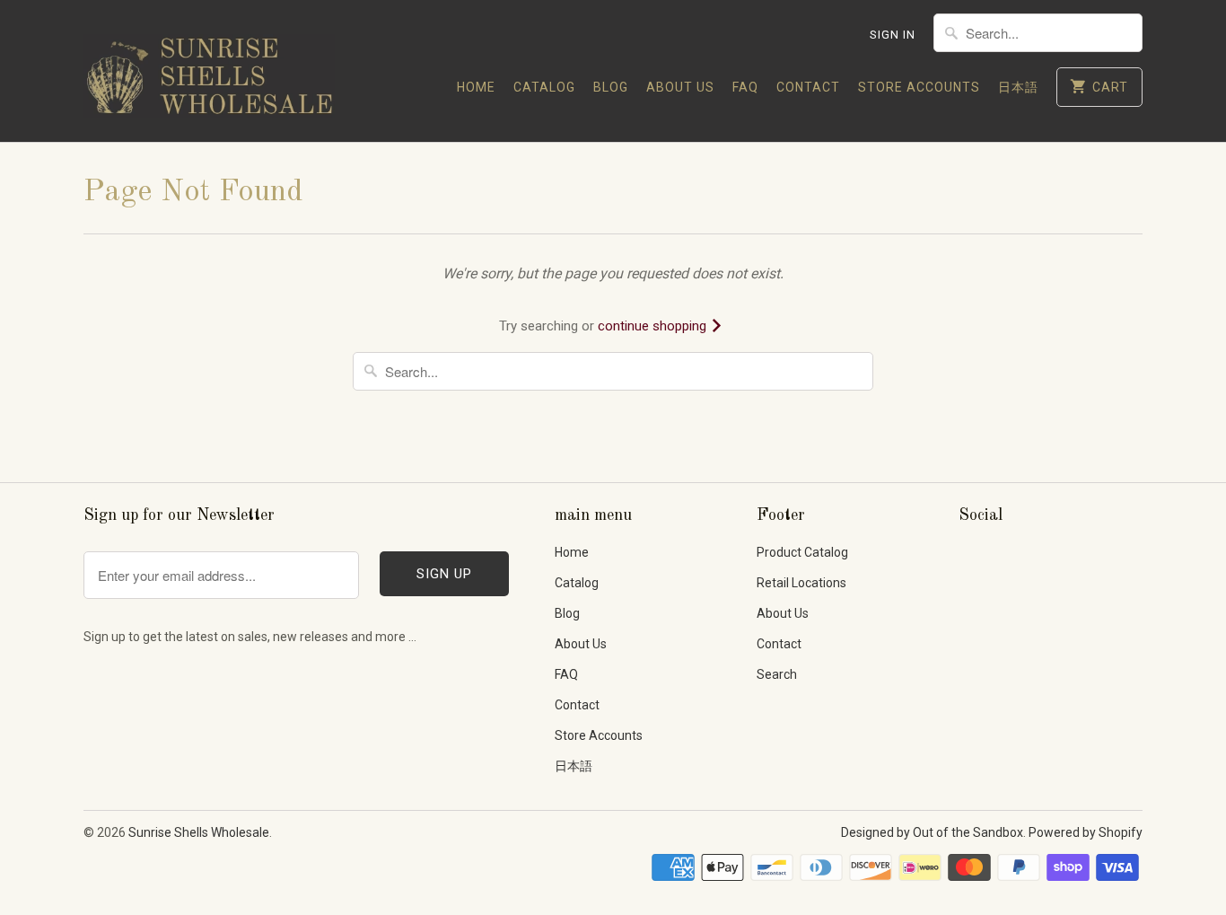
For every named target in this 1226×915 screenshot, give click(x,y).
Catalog (544, 87)
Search (777, 674)
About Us (680, 87)
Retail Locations (801, 583)
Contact (808, 87)
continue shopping (654, 326)
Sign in (892, 34)
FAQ (745, 87)
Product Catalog (802, 552)
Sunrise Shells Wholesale (198, 832)
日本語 (1018, 87)
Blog (610, 87)
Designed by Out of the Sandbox (932, 832)
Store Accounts (919, 87)
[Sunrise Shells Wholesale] (209, 70)
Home (476, 87)
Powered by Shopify (1086, 832)
